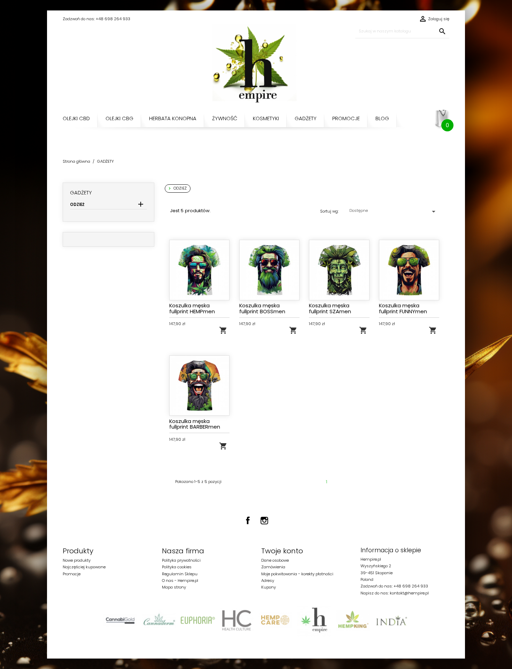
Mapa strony (174, 587)
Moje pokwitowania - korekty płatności (297, 574)
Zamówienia (273, 567)
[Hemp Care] (275, 620)
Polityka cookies (177, 567)
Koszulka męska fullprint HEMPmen (192, 308)
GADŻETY (306, 118)
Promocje (71, 574)
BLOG (382, 118)
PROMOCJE (346, 118)
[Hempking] (353, 620)
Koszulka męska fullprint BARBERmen (194, 423)
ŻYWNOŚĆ (224, 118)
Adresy (267, 580)
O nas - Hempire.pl (180, 580)
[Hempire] (314, 620)
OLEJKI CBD (76, 118)
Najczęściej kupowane (84, 567)
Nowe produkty (77, 560)
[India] (392, 620)
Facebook (248, 521)
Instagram (264, 521)
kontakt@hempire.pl (409, 593)
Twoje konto (282, 551)
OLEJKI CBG (119, 118)
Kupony (268, 587)
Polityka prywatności (181, 560)
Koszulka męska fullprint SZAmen (330, 308)
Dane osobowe (275, 560)
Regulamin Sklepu (179, 574)
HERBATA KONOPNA (172, 118)
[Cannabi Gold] (120, 620)
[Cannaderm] (159, 620)
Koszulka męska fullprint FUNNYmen (403, 308)
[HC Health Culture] (237, 620)
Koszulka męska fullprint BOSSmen (262, 308)
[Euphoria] (198, 620)
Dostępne (393, 211)
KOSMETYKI (266, 118)
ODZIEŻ (77, 204)
